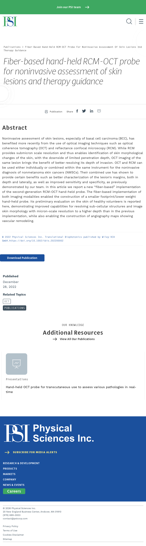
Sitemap (7, 539)
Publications (12, 47)
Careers (14, 491)
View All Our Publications (77, 339)
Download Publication (22, 258)
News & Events (14, 485)
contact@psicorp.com (15, 518)
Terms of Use (10, 530)
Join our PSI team (69, 7)
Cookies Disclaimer (13, 534)
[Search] (129, 21)
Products (10, 469)
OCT (6, 301)
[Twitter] (84, 111)
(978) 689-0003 (11, 515)
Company (9, 479)
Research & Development (21, 463)
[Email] (99, 111)
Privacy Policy (10, 526)
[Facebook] (77, 111)
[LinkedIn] (91, 111)
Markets (9, 474)
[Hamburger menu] (141, 21)
